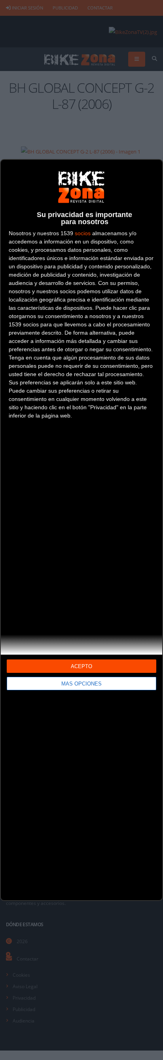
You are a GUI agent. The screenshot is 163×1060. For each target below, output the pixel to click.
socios (83, 233)
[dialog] (81, 530)
